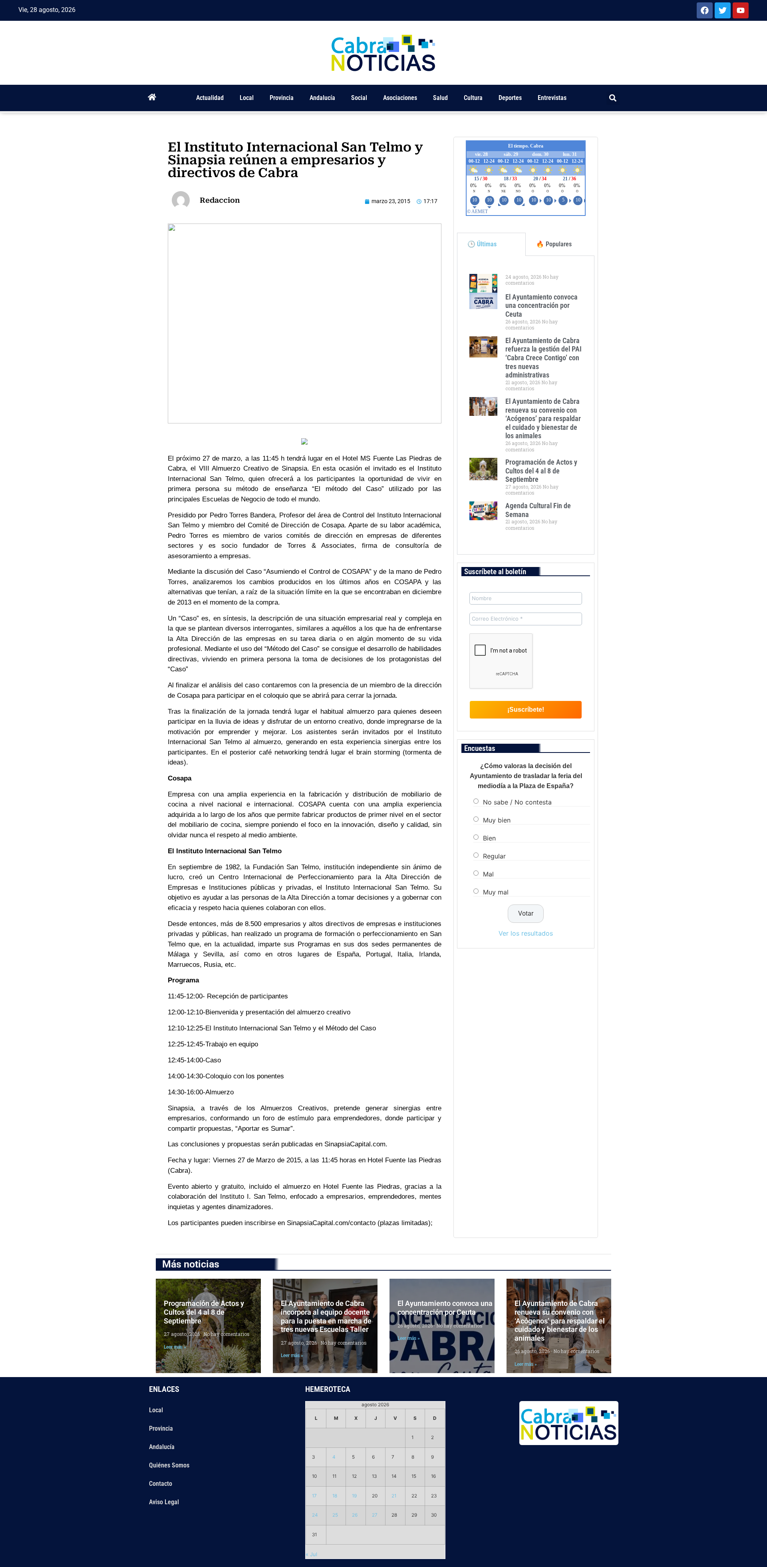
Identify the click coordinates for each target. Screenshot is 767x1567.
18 (334, 1496)
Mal (488, 874)
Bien (489, 838)
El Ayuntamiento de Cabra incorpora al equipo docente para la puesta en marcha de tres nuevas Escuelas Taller (326, 1316)
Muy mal (496, 892)
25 (335, 1515)
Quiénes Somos (169, 1465)
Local (247, 98)
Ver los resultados (526, 933)
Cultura (473, 98)
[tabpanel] (525, 405)
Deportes (510, 98)
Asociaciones (400, 98)
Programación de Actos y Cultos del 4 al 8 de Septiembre (541, 470)
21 (393, 1496)
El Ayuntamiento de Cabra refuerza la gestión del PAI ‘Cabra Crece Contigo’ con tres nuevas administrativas (543, 357)
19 (354, 1496)
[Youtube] (741, 10)
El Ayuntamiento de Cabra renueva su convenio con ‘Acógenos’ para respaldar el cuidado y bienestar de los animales (543, 418)
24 (315, 1515)
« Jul (311, 1554)
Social (359, 98)
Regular (494, 856)
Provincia (282, 98)
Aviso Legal (164, 1502)
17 (314, 1496)
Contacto (160, 1483)
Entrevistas (552, 98)
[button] (613, 98)
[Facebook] (705, 10)
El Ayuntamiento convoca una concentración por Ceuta (541, 305)
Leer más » (175, 1347)
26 (355, 1515)
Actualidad (210, 98)
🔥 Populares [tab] (554, 244)
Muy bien (497, 820)
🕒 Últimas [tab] (482, 244)
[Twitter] (723, 10)
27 (375, 1515)
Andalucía (322, 98)
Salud (440, 98)
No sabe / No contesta (517, 802)
